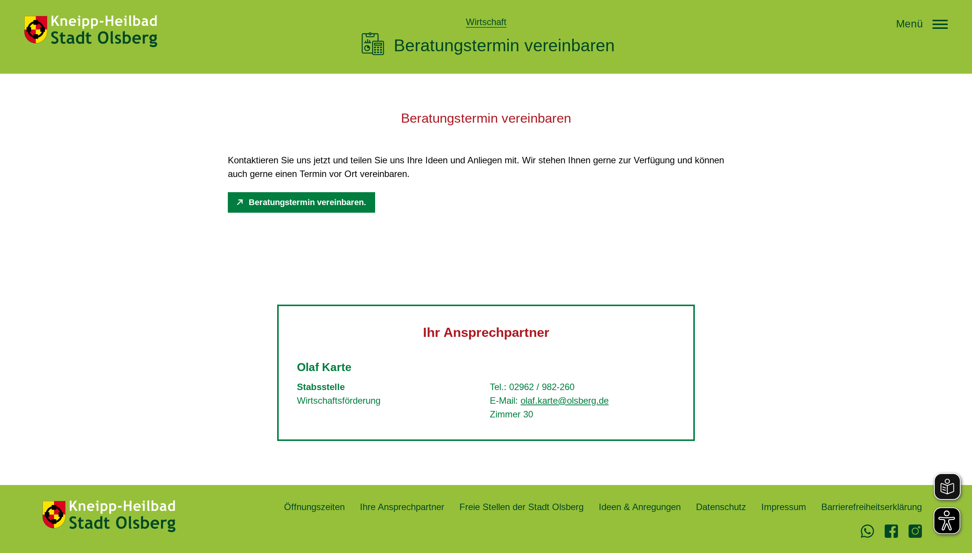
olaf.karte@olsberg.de (565, 400)
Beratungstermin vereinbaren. (307, 202)
